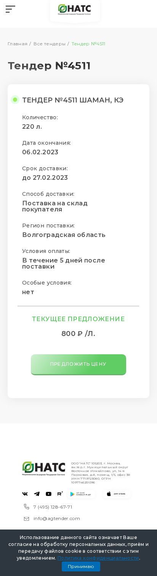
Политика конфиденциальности (98, 558)
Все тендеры (50, 43)
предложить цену (78, 364)
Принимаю (81, 566)
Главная (18, 43)
